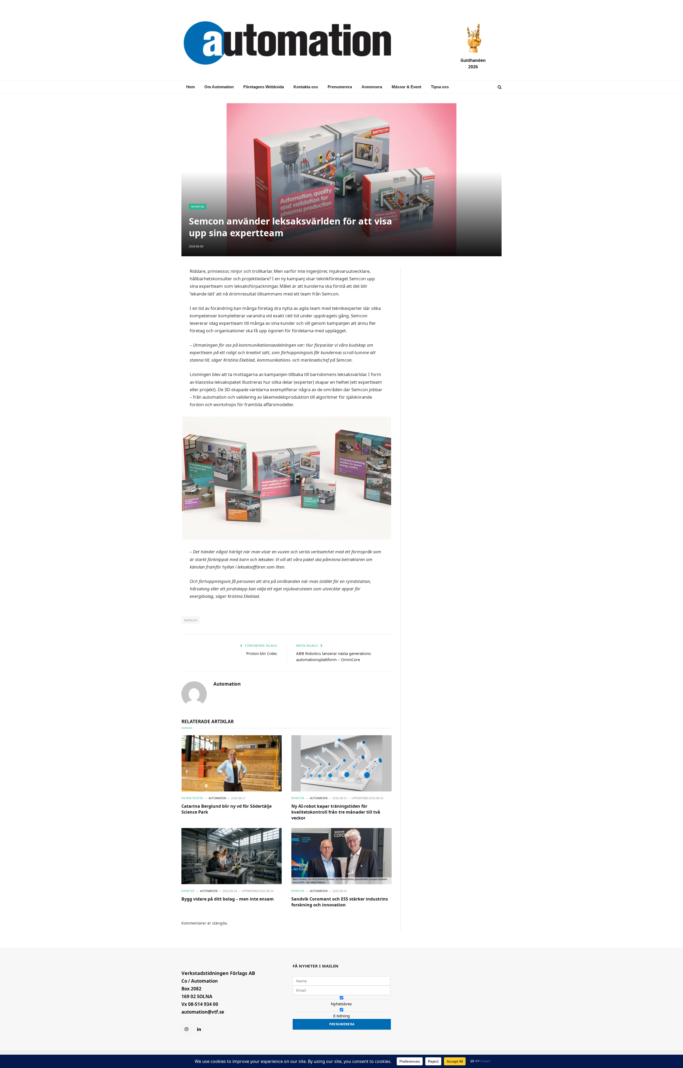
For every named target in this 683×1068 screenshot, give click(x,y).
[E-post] (162, 285)
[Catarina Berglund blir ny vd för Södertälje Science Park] (231, 763)
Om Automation (219, 87)
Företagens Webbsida (263, 87)
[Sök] (499, 87)
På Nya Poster (192, 798)
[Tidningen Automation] (295, 43)
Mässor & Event (406, 87)
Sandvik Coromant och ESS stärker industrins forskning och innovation (339, 902)
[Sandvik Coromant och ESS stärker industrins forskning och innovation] (341, 856)
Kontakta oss (305, 87)
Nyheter (197, 207)
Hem (190, 87)
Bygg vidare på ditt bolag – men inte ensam (227, 899)
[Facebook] (162, 298)
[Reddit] (162, 349)
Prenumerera (340, 87)
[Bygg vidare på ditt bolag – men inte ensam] (231, 856)
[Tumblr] (162, 336)
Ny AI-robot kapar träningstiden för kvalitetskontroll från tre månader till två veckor (335, 812)
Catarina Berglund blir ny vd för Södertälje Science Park (226, 809)
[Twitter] (162, 323)
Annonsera (372, 87)
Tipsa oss (440, 87)
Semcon (190, 620)
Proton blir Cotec (261, 653)
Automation (227, 684)
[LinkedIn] (162, 311)
